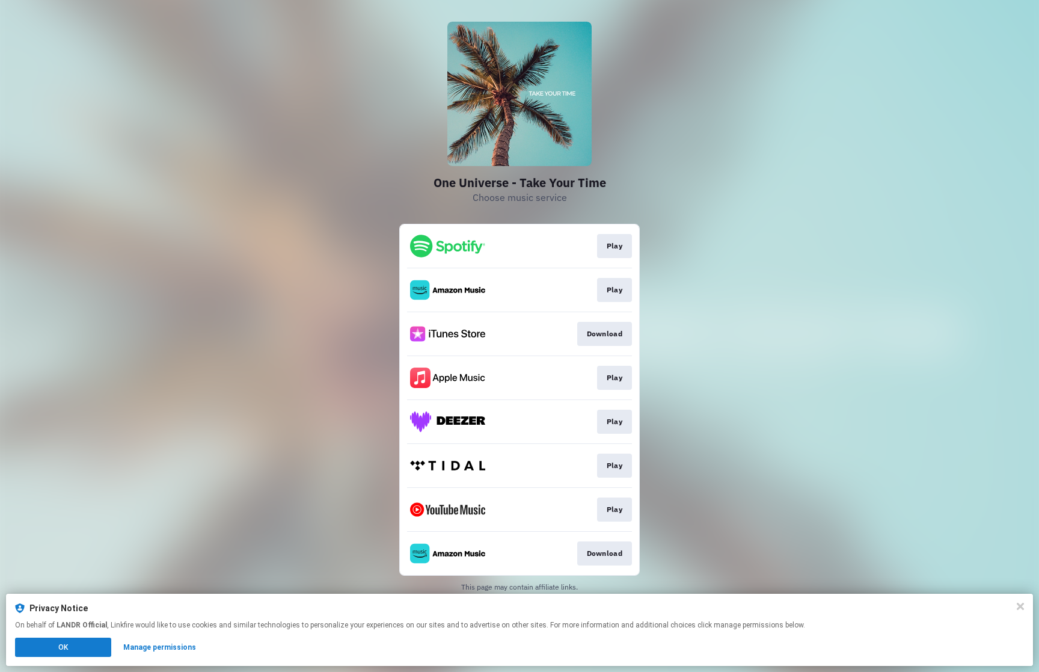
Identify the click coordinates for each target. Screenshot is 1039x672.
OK (63, 647)
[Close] (1020, 606)
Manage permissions (159, 647)
